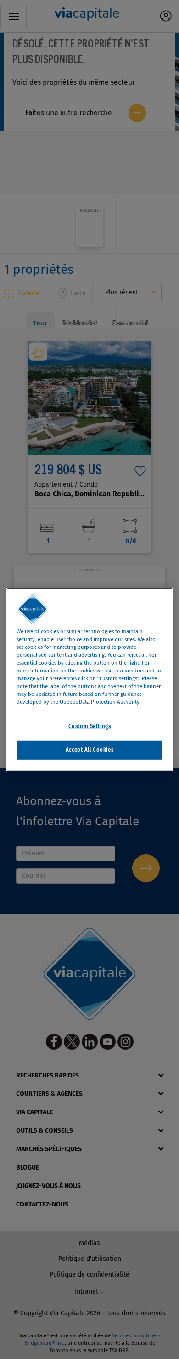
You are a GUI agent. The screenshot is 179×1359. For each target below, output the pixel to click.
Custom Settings (89, 726)
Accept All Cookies (89, 750)
